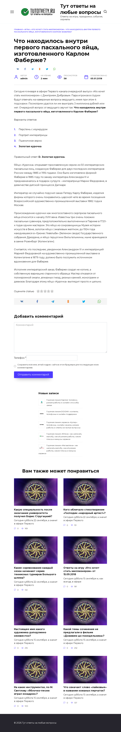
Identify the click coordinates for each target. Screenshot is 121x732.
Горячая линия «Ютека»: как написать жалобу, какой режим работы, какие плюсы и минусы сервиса (64, 436)
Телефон (20, 357)
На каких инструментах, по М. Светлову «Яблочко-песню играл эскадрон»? (33, 690)
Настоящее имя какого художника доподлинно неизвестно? (30, 632)
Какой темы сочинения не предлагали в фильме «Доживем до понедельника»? (83, 632)
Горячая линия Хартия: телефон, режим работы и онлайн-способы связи (62, 402)
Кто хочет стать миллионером (48, 29)
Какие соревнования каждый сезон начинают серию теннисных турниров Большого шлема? (35, 572)
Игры (27, 29)
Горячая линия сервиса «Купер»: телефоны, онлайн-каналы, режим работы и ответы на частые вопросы (63, 425)
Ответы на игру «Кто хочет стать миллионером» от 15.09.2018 (81, 571)
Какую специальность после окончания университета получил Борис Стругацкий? (33, 513)
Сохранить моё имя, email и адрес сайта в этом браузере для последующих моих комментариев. (58, 366)
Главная (18, 29)
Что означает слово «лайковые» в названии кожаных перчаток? (85, 689)
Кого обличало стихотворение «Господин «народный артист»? (84, 511)
